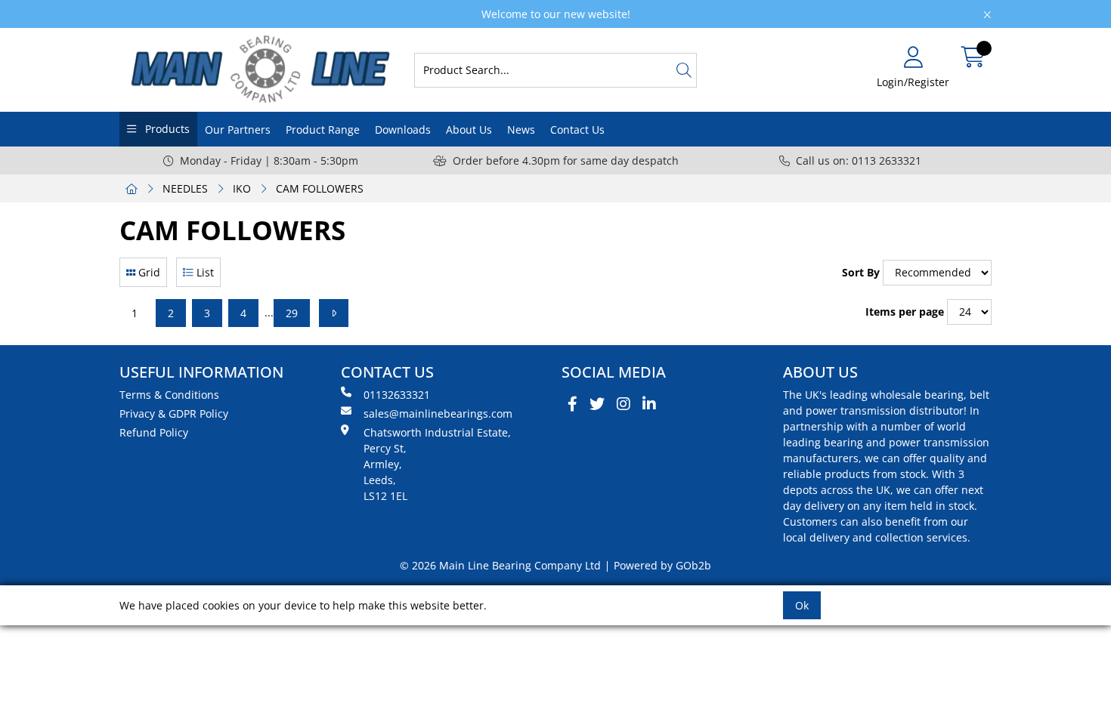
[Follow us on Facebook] (572, 404)
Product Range (323, 129)
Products (166, 129)
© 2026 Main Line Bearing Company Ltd (500, 565)
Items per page (904, 311)
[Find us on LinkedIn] (649, 404)
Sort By (861, 272)
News (521, 129)
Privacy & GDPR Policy (173, 413)
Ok (802, 605)
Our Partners (238, 129)
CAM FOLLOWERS (320, 188)
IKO (242, 188)
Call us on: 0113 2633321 (858, 160)
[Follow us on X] (597, 404)
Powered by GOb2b (662, 565)
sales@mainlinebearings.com (438, 413)
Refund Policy (153, 432)
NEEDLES (185, 188)
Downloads (403, 129)
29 (292, 313)
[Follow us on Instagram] (623, 404)
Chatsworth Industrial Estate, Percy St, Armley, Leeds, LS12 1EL (437, 464)
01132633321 (397, 394)
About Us (469, 129)
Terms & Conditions (169, 394)
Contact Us (577, 129)
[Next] (333, 313)
